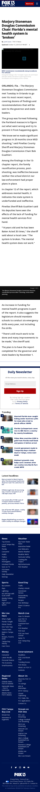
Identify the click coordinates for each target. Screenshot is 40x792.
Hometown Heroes (22, 592)
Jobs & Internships (22, 687)
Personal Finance (8, 660)
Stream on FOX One (23, 710)
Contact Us (22, 703)
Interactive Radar (24, 546)
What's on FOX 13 (24, 667)
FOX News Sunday (5, 570)
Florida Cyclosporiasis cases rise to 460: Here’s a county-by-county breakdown (26, 430)
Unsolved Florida (8, 564)
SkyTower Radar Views (24, 543)
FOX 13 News (17, 42)
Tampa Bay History (6, 642)
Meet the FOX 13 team (24, 680)
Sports (5, 582)
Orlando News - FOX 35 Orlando (7, 683)
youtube (24, 767)
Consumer (5, 552)
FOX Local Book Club (24, 658)
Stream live (6, 715)
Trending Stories (24, 662)
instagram (20, 767)
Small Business (7, 665)
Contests (21, 670)
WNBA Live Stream (22, 752)
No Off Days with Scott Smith (8, 595)
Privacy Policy (22, 401)
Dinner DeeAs (7, 624)
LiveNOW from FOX (23, 625)
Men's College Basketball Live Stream (23, 740)
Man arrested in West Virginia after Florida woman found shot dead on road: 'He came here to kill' (13, 481)
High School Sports (6, 604)
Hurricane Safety (24, 557)
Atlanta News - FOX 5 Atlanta (7, 694)
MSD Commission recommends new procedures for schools (19, 72)
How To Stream (24, 616)
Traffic (20, 586)
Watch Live (29, 4)
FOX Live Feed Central (23, 634)
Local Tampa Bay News (8, 545)
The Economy (7, 663)
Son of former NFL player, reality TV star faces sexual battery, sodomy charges (13, 511)
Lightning (5, 591)
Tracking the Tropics (22, 561)
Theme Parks (6, 629)
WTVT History (23, 691)
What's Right (6, 619)
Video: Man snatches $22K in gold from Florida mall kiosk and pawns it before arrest (26, 440)
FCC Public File (23, 698)
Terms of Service (21, 403)
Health (4, 554)
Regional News (6, 677)
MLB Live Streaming (22, 725)
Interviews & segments (6, 718)
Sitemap (5, 577)
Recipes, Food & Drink (8, 638)
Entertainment (25, 651)
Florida (4, 549)
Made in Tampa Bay (7, 633)
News (4, 538)
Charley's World (23, 588)
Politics (4, 557)
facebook (11, 767)
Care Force (6, 646)
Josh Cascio (7, 42)
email (28, 767)
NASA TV (21, 638)
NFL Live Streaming (22, 716)
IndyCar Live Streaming (22, 734)
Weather (22, 538)
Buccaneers (6, 586)
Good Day (23, 582)
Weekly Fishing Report (7, 599)
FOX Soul (21, 631)
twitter (16, 767)
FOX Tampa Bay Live (24, 642)
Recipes (21, 600)
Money (5, 651)
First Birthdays (23, 603)
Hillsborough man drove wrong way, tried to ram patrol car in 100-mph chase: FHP (13, 491)
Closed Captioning (22, 694)
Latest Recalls (7, 657)
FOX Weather (23, 567)
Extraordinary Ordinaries (23, 596)
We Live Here (6, 614)
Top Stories (6, 542)
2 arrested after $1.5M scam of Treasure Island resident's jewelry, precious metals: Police (13, 501)
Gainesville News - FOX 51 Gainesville (8, 688)
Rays (3, 588)
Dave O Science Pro (24, 606)
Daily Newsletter (8, 574)
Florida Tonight (7, 622)
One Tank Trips (7, 627)
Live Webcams (23, 549)
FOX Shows (22, 665)
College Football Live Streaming (24, 720)
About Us (22, 675)
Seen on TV (6, 567)
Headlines (21, 655)
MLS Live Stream (24, 756)
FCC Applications (24, 701)
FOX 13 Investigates (6, 561)
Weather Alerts (23, 554)
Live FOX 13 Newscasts (22, 620)
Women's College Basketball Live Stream (24, 747)
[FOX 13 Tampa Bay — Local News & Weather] (8, 3)
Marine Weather (24, 552)
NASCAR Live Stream (23, 730)
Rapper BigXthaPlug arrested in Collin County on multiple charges (13, 520)
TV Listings (22, 683)
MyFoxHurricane (24, 564)
